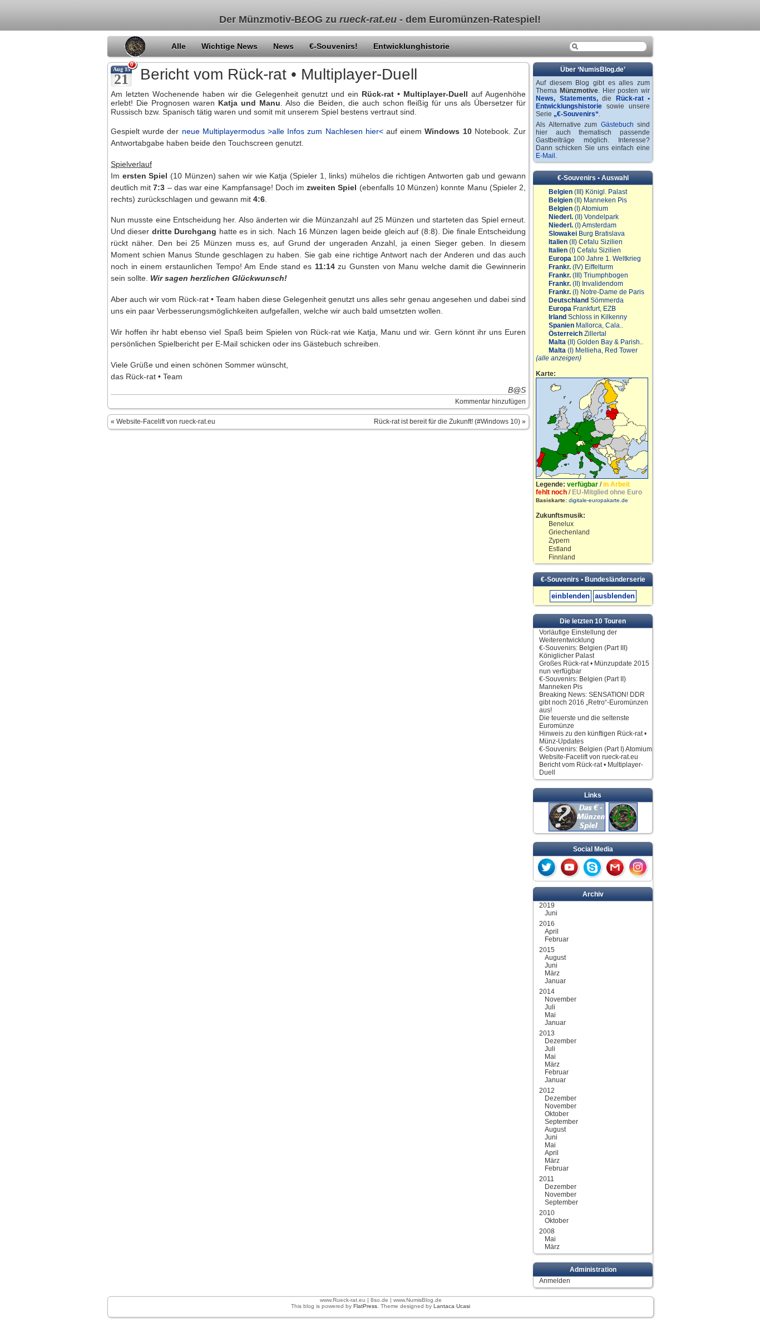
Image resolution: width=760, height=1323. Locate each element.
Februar (557, 939)
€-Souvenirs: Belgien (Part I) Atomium (595, 749)
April (552, 931)
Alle (179, 46)
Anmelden (554, 1281)
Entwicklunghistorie (411, 46)
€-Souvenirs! (334, 46)
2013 (547, 1033)
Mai (550, 1015)
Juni (551, 913)
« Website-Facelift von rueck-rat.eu (163, 421)
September (561, 1122)
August (555, 958)
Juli (550, 1007)
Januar (555, 981)
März (552, 973)
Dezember (560, 1041)
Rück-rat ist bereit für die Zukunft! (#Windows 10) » (450, 421)
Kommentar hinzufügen (490, 401)
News (284, 46)
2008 (547, 1231)
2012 (547, 1090)
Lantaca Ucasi (451, 1306)
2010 (547, 1213)
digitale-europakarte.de (598, 500)
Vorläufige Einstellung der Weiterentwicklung (578, 636)
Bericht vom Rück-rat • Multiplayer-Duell (278, 74)
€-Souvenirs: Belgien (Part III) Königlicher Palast (583, 652)
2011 (546, 1179)
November (560, 999)
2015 (547, 950)
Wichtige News (230, 46)
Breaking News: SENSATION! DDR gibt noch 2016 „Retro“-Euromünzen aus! (593, 702)
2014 (547, 991)
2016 (547, 924)
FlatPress (365, 1306)
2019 (547, 905)
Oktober (557, 1114)
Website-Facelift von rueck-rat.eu (588, 757)
